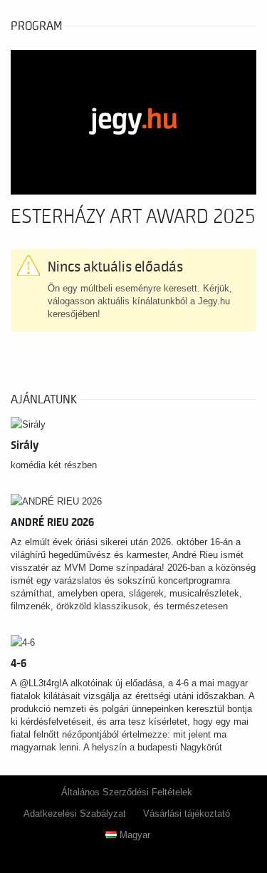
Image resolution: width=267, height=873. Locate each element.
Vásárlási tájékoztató (186, 813)
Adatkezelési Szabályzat (74, 813)
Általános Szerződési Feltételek (126, 792)
